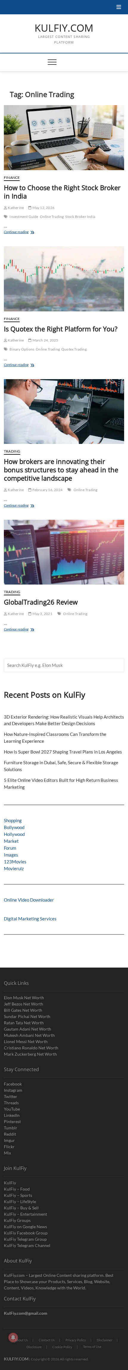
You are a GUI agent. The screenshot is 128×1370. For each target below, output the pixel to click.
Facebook (13, 1083)
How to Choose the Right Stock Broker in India (62, 191)
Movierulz (14, 868)
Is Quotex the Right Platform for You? (61, 328)
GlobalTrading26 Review (41, 601)
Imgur (9, 1140)
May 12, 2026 (43, 207)
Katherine (15, 207)
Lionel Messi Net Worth (26, 1041)
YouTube (12, 1108)
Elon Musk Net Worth (24, 997)
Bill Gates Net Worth (23, 1010)
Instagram (13, 1090)
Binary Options (22, 349)
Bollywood (14, 827)
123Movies (15, 861)
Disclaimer (104, 1340)
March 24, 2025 (45, 340)
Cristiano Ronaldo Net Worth (31, 1047)
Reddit (10, 1134)
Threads (11, 1102)
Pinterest (12, 1121)
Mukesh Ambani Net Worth (29, 1035)
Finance (12, 177)
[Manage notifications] (13, 1337)
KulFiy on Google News (25, 1226)
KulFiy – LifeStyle (20, 1201)
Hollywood (14, 834)
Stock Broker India (80, 216)
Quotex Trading (74, 349)
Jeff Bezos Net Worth (23, 1003)
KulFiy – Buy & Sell (21, 1207)
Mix (7, 1152)
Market (11, 841)
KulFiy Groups (17, 1220)
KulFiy (10, 1182)
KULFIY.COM (64, 28)
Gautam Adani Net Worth (27, 1028)
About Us (21, 1340)
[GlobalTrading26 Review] (64, 552)
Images (11, 854)
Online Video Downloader (29, 899)
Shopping (13, 820)
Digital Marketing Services (30, 918)
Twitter (10, 1096)
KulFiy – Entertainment (25, 1214)
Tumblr (10, 1127)
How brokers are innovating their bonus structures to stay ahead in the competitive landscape (61, 469)
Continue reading (21, 232)
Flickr (9, 1146)
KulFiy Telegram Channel (27, 1245)
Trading (12, 451)
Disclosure (34, 1347)
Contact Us (47, 1340)
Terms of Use (92, 1347)
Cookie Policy (62, 1347)
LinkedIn (12, 1115)
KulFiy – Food (17, 1188)
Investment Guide (24, 216)
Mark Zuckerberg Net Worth (30, 1054)
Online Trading (52, 216)
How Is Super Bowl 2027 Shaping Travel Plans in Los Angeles (63, 751)
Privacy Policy (75, 1340)
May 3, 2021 (42, 613)
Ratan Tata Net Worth (24, 1022)
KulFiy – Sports (18, 1195)
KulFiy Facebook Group (26, 1232)
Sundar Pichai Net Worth (27, 1016)
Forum (10, 848)
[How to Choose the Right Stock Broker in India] (64, 137)
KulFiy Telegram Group (25, 1239)
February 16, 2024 (47, 490)
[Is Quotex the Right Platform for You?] (64, 278)
